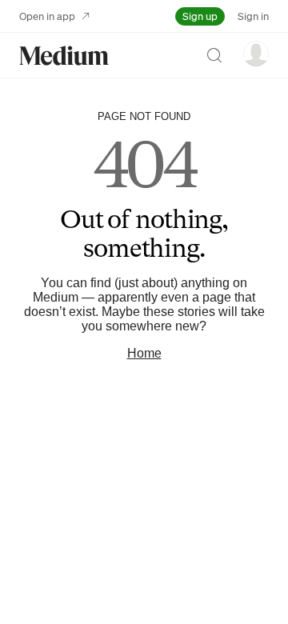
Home (144, 353)
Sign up (200, 15)
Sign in (253, 15)
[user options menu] (256, 53)
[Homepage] (64, 56)
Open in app (47, 15)
